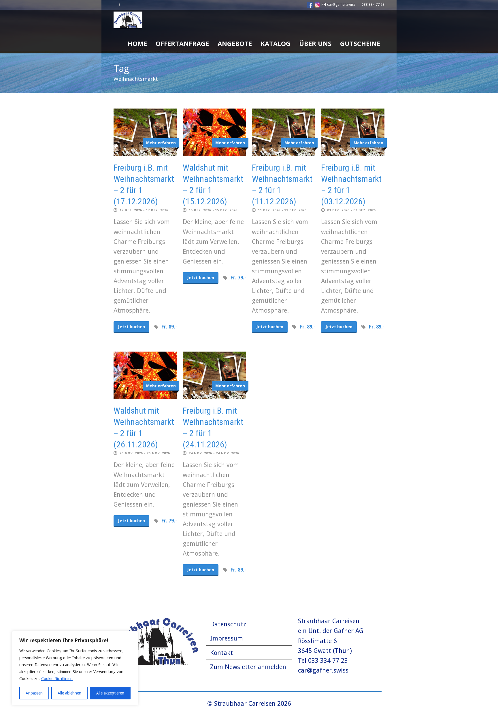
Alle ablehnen (69, 693)
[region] (75, 668)
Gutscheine (360, 43)
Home (137, 43)
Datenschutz (228, 624)
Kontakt (221, 652)
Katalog (275, 43)
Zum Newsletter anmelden (248, 667)
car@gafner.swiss (341, 5)
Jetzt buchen (131, 326)
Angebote (235, 43)
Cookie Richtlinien (57, 678)
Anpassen (34, 693)
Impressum (226, 638)
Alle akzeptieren (110, 693)
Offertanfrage (182, 43)
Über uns (315, 43)
